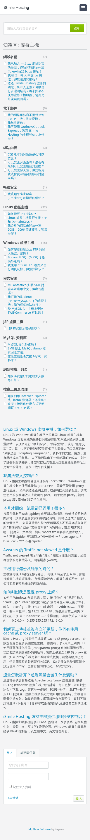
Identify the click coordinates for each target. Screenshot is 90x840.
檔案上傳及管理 (15, 389)
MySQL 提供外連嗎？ (22, 344)
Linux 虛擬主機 (15, 207)
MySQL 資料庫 (15, 337)
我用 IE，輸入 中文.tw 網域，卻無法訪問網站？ (25, 77)
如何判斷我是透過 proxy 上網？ (31, 592)
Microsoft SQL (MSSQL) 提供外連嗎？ (26, 259)
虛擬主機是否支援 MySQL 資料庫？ (27, 358)
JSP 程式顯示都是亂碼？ (24, 328)
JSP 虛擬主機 (13, 321)
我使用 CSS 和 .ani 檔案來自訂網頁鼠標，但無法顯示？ (27, 267)
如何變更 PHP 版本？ (22, 214)
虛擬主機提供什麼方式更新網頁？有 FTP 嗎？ (26, 406)
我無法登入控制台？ (21, 475)
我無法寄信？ (17, 123)
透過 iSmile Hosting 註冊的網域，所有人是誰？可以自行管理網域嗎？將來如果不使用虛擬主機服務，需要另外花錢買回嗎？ (27, 91)
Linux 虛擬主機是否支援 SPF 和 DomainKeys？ (27, 220)
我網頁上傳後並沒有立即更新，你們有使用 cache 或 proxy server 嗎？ (40, 631)
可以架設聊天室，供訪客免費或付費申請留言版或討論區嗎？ (26, 174)
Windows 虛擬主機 (18, 242)
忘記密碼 (13, 798)
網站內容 (10, 147)
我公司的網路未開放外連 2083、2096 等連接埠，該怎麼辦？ (27, 229)
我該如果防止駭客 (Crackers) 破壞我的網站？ (26, 196)
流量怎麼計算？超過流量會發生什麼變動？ (40, 675)
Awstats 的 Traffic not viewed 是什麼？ (38, 550)
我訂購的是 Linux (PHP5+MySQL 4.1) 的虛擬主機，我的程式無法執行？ (27, 301)
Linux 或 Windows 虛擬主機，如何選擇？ (40, 429)
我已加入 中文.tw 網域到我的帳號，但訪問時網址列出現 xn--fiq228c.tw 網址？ (26, 67)
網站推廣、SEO (15, 369)
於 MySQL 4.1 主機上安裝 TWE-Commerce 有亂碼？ (26, 310)
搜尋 (77, 28)
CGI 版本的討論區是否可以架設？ (26, 156)
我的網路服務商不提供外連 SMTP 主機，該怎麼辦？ (26, 117)
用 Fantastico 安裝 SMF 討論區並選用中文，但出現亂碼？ (26, 289)
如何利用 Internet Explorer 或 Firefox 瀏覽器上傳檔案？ (27, 398)
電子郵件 (10, 108)
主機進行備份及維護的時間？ (28, 568)
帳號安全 (10, 187)
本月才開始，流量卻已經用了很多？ (34, 508)
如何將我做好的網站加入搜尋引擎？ (26, 378)
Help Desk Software (39, 829)
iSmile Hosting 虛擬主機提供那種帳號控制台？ (45, 716)
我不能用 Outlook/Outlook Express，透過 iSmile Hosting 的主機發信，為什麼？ (26, 132)
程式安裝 (10, 278)
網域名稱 (10, 56)
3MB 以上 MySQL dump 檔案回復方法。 (27, 350)
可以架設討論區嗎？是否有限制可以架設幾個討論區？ (26, 164)
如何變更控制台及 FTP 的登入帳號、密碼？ (26, 251)
